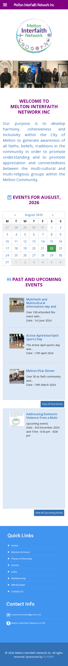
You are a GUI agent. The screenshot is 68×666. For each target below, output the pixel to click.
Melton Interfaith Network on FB (28, 623)
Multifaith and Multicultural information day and (41, 303)
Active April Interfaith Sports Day (42, 337)
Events (15, 565)
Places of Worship (21, 558)
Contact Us (17, 591)
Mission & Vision (20, 552)
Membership (18, 578)
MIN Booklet (18, 585)
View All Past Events (52, 404)
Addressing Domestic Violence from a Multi (41, 416)
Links (14, 571)
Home (14, 545)
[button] (21, 83)
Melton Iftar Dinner (40, 371)
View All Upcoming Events (49, 512)
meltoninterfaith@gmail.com (25, 614)
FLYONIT (48, 657)
